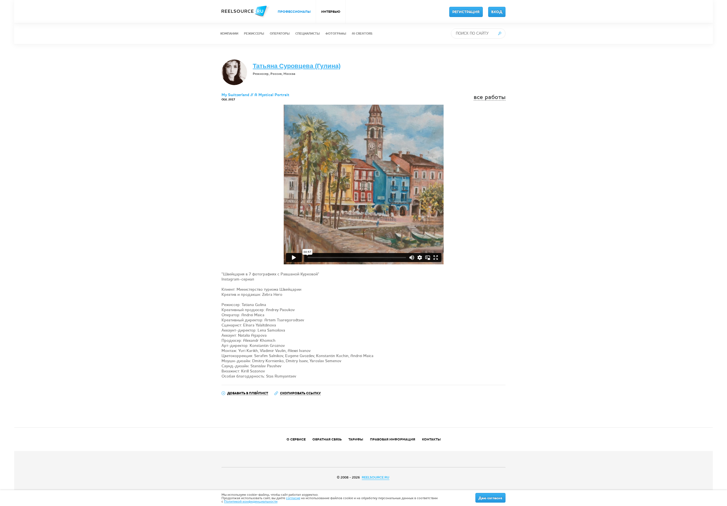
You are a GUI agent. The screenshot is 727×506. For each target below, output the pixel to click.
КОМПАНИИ (229, 33)
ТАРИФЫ (355, 439)
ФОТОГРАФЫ (335, 33)
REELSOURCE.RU (375, 477)
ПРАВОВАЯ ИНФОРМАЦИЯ (392, 439)
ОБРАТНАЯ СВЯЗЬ (327, 439)
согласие (293, 498)
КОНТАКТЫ (431, 439)
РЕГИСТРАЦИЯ (466, 11)
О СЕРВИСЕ (296, 439)
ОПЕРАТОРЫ (280, 33)
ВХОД (496, 11)
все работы (489, 97)
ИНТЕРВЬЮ (330, 11)
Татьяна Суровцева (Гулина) (296, 65)
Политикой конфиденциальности (250, 501)
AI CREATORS (362, 33)
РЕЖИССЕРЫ (254, 33)
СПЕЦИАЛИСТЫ (307, 33)
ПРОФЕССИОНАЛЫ (294, 11)
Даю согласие (490, 498)
